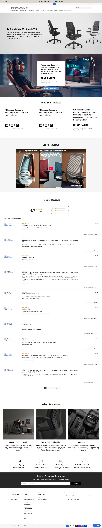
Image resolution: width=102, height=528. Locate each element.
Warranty (26, 516)
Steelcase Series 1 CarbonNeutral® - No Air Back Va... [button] (40, 313)
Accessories (14, 499)
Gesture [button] (30, 229)
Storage (13, 502)
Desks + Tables (14, 497)
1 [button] (45, 388)
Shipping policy (28, 513)
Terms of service (28, 511)
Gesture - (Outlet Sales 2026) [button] (35, 329)
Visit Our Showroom (29, 499)
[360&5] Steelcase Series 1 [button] (34, 298)
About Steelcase (42, 494)
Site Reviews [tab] (7, 218)
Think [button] (30, 283)
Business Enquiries (42, 499)
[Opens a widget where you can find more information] (97, 525)
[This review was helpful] (94, 234)
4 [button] (53, 388)
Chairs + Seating (15, 494)
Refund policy (27, 504)
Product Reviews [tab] (16, 218)
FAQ (25, 518)
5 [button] (56, 388)
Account (26, 494)
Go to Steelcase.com (43, 502)
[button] (60, 207)
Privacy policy (27, 502)
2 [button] (48, 388)
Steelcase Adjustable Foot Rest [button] (35, 246)
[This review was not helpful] (96, 234)
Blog (39, 497)
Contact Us (27, 497)
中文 (55, 3)
